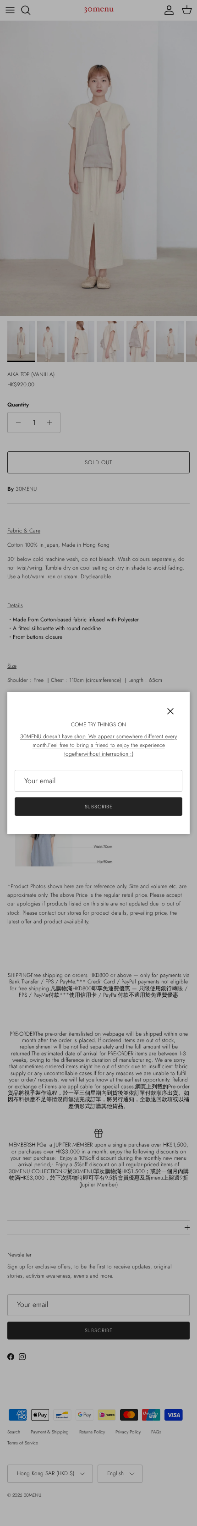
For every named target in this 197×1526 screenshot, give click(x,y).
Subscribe (99, 806)
